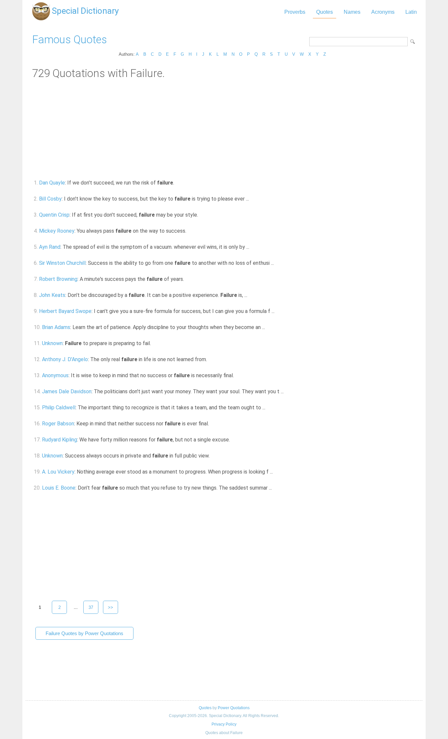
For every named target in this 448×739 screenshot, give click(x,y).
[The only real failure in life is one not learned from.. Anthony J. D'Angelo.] (210, 359)
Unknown (52, 343)
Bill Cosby (50, 199)
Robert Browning (58, 279)
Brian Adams (56, 327)
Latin (411, 12)
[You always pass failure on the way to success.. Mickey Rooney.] (190, 231)
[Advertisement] (224, 129)
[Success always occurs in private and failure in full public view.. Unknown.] (213, 456)
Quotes (324, 12)
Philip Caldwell (58, 407)
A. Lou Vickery (58, 472)
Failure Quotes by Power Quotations (84, 633)
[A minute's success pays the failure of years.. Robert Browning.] (187, 279)
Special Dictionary (85, 11)
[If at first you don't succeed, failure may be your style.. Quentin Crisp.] (201, 215)
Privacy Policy (224, 724)
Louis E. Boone (58, 488)
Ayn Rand (49, 247)
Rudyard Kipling (59, 440)
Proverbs (294, 12)
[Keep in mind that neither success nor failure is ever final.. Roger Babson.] (212, 423)
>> (110, 607)
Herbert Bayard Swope (65, 311)
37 (91, 607)
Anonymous (55, 375)
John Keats (52, 295)
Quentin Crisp (54, 215)
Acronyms (383, 12)
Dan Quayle (52, 183)
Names (352, 12)
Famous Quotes (69, 39)
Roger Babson (58, 423)
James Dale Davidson (67, 391)
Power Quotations (234, 708)
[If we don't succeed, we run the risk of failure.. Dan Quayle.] (177, 183)
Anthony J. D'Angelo (65, 359)
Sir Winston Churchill (62, 263)
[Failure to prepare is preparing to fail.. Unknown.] (154, 343)
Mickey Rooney (56, 231)
